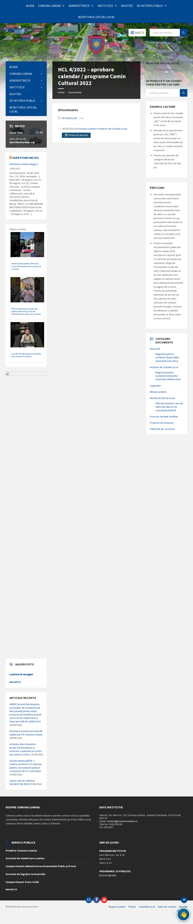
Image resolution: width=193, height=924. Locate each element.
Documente (74, 92)
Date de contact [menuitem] (167, 906)
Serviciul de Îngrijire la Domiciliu (25, 874)
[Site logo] (96, 54)
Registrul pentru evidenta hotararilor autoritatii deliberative (168, 376)
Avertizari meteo (26, 158)
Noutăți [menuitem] (183, 906)
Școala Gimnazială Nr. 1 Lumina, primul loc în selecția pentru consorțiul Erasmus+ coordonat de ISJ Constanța (25, 766)
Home (61, 92)
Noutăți (127, 6)
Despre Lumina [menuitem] (117, 906)
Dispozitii (155, 348)
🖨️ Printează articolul (76, 135)
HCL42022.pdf (70, 118)
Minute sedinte (158, 392)
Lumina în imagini (21, 674)
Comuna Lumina (49, 6)
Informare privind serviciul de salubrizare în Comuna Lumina (25, 732)
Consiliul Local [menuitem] (147, 906)
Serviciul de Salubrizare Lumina (25, 858)
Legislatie (155, 385)
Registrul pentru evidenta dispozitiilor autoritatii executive (167, 357)
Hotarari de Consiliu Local (113, 128)
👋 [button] (183, 914)
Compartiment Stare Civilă (22, 882)
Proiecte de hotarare (162, 422)
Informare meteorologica (23, 164)
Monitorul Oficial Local (96, 17)
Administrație (79, 6)
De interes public (150, 6)
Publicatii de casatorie (162, 429)
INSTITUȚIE (105, 6)
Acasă (30, 6)
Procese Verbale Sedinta (164, 416)
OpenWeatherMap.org (21, 142)
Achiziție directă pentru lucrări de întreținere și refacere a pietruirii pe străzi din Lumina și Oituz (25, 749)
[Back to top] (184, 900)
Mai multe (15, 682)
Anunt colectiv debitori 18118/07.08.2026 (22, 782)
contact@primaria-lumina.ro (121, 821)
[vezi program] (107, 875)
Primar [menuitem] (132, 906)
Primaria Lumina (87, 128)
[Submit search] (183, 32)
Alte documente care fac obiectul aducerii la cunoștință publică (169, 407)
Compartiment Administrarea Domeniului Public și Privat (41, 866)
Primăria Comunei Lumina (21, 850)
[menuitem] (26, 67)
